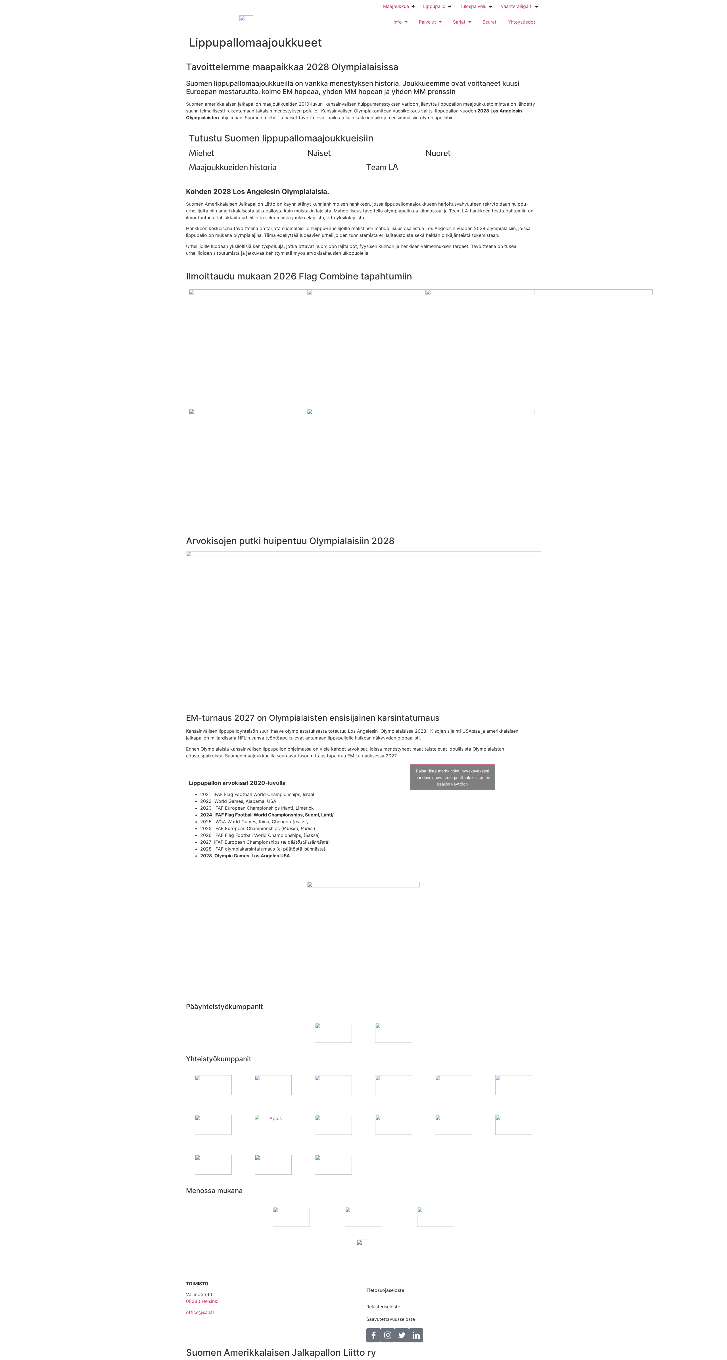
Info (398, 22)
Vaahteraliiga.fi (516, 6)
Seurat (489, 22)
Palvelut (427, 22)
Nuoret (438, 152)
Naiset (319, 152)
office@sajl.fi (200, 1312)
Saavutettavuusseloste (390, 1319)
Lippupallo (434, 6)
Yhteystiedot (521, 22)
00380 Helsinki (202, 1301)
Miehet (201, 152)
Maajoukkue (396, 6)
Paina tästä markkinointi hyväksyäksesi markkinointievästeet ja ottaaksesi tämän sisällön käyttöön (452, 777)
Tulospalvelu (473, 6)
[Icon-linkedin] (416, 1335)
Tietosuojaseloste (385, 1290)
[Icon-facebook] (373, 1335)
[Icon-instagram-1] (388, 1335)
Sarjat (459, 22)
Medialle (375, 1277)
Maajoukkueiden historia (233, 166)
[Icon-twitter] (402, 1335)
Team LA (382, 166)
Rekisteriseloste (383, 1306)
